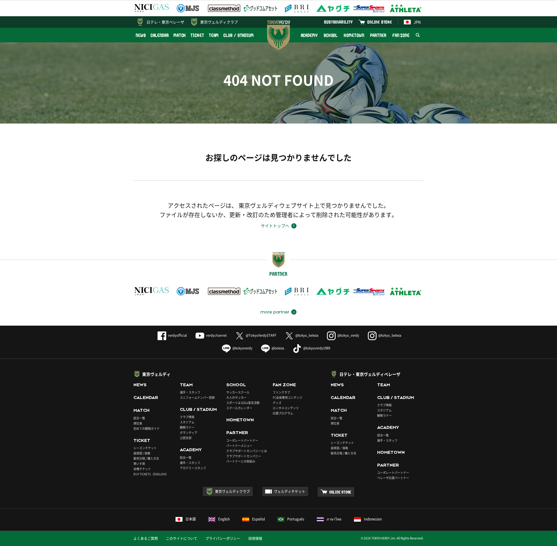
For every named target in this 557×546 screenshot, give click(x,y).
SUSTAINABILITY (338, 22)
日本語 (190, 519)
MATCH (179, 35)
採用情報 (255, 538)
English (224, 519)
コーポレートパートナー (242, 440)
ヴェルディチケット (289, 491)
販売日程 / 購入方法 (146, 458)
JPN (417, 22)
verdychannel (216, 335)
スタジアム (187, 422)
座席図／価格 (339, 448)
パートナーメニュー (239, 445)
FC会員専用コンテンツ (287, 397)
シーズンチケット (145, 448)
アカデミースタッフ (193, 468)
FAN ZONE (401, 35)
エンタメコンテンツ (286, 408)
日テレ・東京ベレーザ (165, 22)
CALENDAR (160, 35)
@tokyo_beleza (306, 335)
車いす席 (139, 463)
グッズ (277, 402)
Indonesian (373, 519)
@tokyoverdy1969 (316, 348)
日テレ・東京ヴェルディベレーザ (369, 374)
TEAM (214, 35)
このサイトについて (181, 538)
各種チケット (142, 469)
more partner (275, 312)
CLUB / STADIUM (238, 35)
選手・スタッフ (190, 392)
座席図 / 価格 (141, 453)
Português (295, 519)
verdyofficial (177, 335)
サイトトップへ (275, 225)
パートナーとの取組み (240, 461)
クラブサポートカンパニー (243, 456)
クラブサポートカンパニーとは (246, 451)
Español (258, 519)
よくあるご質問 (145, 538)
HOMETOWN (354, 35)
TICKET (197, 35)
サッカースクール (237, 392)
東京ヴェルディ (156, 374)
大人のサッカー (236, 397)
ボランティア (188, 432)
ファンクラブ (281, 392)
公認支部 (185, 438)
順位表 (137, 423)
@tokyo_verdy (348, 335)
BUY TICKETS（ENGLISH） (151, 474)
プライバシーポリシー (222, 538)
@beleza (278, 348)
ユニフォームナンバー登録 (197, 397)
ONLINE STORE (379, 22)
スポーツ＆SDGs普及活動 (243, 402)
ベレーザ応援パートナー (393, 478)
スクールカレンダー (239, 408)
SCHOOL (331, 35)
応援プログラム (283, 413)
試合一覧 (139, 418)
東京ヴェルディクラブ (219, 22)
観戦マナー (187, 427)
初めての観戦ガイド (146, 428)
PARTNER (378, 35)
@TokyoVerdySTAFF (261, 335)
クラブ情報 (187, 417)
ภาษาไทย (334, 519)
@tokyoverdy (242, 348)
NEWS (141, 35)
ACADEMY (309, 35)
